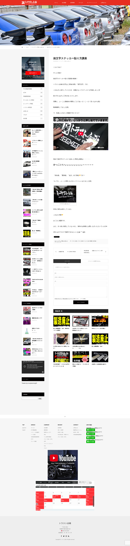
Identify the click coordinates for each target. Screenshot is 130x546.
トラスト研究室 (32, 107)
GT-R (32, 92)
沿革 (45, 441)
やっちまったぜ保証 (32, 100)
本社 (45, 434)
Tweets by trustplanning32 (29, 383)
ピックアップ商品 (63, 61)
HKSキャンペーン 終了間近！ (99, 328)
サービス (81, 2)
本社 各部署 (60, 430)
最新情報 (46, 430)
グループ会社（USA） (48, 439)
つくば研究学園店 (47, 436)
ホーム (56, 2)
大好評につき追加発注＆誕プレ (99, 364)
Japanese (24, 427)
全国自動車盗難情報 (35, 436)
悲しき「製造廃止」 (37, 230)
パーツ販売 (33, 434)
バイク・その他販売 (35, 432)
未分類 (32, 118)
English (23, 430)
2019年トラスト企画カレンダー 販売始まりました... (37, 260)
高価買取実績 (32, 96)
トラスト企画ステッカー (82, 241)
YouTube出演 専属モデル (63, 434)
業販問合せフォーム (77, 430)
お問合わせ (75, 427)
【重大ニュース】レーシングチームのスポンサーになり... (37, 173)
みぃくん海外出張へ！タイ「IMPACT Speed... (37, 132)
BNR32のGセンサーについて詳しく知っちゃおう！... (37, 350)
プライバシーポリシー (48, 443)
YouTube (94, 241)
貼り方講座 (90, 241)
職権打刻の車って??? (37, 318)
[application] (33, 367)
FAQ (45, 445)
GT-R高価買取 (34, 430)
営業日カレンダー (47, 432)
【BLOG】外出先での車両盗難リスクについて (37, 340)
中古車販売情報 (32, 89)
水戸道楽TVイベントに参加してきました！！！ (37, 152)
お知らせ (69, 61)
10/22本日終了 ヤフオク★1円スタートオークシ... (37, 250)
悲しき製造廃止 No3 (97, 346)
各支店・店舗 (60, 432)
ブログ (32, 115)
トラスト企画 (74, 241)
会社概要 (64, 2)
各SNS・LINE (76, 432)
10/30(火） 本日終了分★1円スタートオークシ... (37, 291)
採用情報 (72, 2)
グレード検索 (33, 441)
